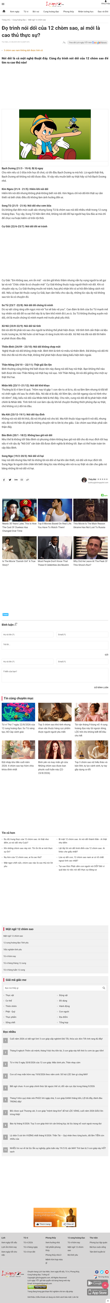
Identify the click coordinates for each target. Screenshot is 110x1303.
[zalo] (16, 480)
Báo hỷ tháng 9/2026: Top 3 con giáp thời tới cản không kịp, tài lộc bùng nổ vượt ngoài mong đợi (56, 1123)
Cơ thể (9, 1000)
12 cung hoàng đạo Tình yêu (16, 943)
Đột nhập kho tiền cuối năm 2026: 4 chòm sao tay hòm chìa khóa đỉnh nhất (18, 766)
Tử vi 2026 (28, 1242)
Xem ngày (14, 11)
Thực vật (10, 995)
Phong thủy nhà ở (53, 1255)
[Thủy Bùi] (84, 480)
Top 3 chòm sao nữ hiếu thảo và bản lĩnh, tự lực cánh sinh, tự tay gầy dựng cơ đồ (91, 766)
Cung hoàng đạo (51, 11)
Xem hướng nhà (53, 1242)
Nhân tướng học (86, 11)
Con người (64, 1011)
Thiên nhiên (11, 1006)
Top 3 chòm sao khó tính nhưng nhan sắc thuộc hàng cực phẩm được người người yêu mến (54, 728)
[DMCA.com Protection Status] (37, 1288)
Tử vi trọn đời (29, 1252)
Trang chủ (6, 20)
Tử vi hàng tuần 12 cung (14, 970)
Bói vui (36, 11)
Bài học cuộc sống (98, 1247)
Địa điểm (63, 1017)
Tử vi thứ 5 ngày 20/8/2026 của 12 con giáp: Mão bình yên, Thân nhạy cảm (45, 1062)
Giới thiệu (31, 1297)
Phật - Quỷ (10, 1011)
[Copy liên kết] (27, 480)
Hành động (64, 1006)
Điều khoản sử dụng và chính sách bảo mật (54, 1297)
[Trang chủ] (4, 11)
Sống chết (10, 1022)
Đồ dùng (63, 1000)
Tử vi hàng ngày (30, 1247)
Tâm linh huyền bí (97, 1252)
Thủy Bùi (92, 479)
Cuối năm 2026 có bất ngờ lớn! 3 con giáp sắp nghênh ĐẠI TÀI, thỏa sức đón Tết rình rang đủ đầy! (56, 1039)
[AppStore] (97, 1295)
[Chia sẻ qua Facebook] (4, 480)
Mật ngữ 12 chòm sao (37, 20)
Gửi (106, 655)
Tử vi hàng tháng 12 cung (14, 963)
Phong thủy (68, 11)
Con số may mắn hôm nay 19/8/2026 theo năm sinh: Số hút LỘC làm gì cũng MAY (49, 1074)
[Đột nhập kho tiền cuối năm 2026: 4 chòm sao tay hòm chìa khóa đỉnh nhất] (18, 749)
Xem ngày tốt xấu (9, 1242)
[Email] (21, 480)
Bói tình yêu (73, 1255)
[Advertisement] (44, 87)
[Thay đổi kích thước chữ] (64, 42)
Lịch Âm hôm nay (9, 1247)
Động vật (63, 995)
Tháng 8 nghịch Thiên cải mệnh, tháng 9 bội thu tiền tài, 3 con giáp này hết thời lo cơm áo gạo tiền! (57, 1050)
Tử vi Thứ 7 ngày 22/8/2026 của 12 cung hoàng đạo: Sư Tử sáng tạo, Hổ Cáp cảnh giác (18, 728)
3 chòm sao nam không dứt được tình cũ (23, 50)
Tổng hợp (63, 1022)
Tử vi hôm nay (9, 956)
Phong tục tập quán (98, 1242)
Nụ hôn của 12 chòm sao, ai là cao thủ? (23, 857)
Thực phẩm (11, 1017)
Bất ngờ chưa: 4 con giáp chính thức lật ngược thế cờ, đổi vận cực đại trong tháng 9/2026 (52, 1086)
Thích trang (44, 1224)
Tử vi (26, 11)
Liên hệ (75, 1297)
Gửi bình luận (101, 687)
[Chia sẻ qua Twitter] (10, 480)
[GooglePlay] (97, 1286)
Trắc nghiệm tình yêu (12, 949)
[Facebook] (96, 1273)
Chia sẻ (70, 1224)
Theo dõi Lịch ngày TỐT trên (80, 42)
